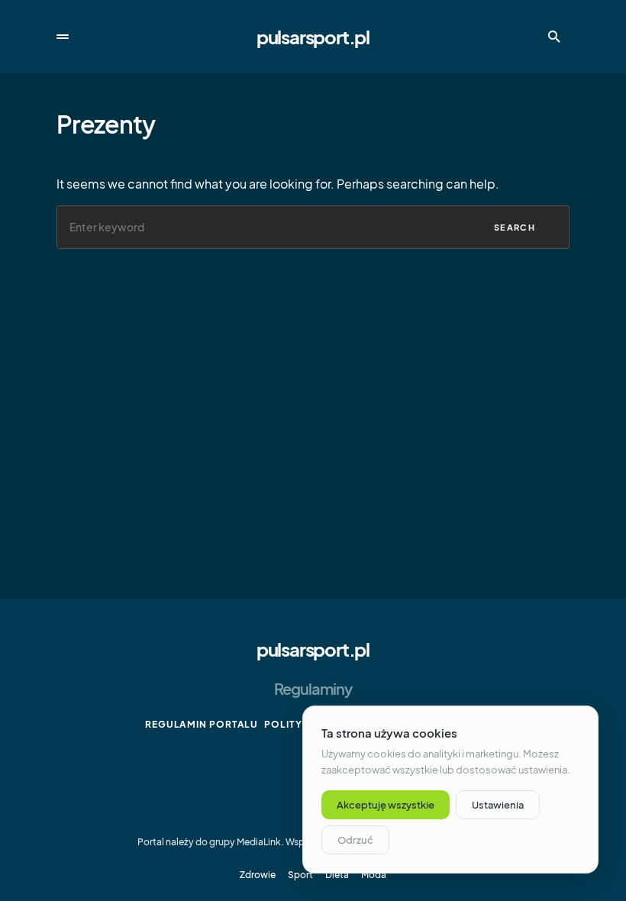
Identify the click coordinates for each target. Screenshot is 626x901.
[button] (62, 36)
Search (514, 227)
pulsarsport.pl (313, 36)
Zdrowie (258, 875)
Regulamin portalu (201, 724)
